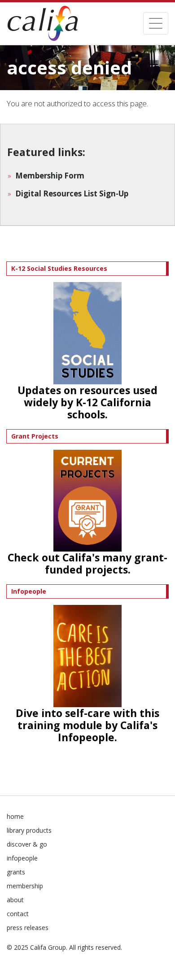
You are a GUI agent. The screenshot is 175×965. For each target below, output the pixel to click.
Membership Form (49, 175)
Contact (18, 913)
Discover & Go (27, 844)
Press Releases (27, 927)
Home (15, 816)
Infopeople (22, 858)
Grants (16, 872)
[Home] (42, 23)
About (15, 899)
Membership (25, 886)
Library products (29, 830)
